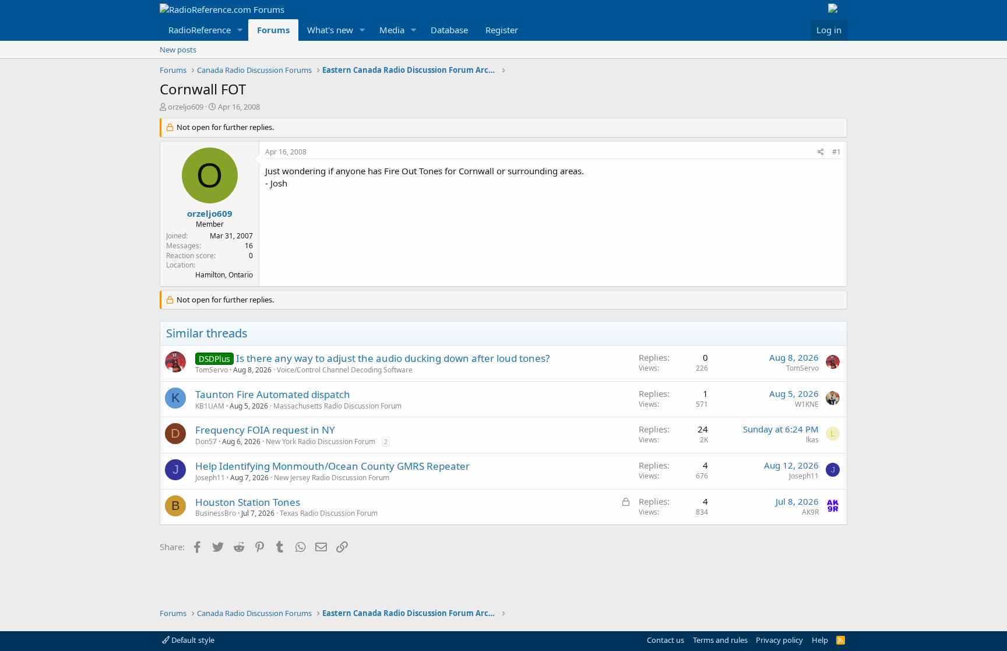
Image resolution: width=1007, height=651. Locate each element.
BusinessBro (215, 513)
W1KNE (807, 404)
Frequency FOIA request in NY (265, 430)
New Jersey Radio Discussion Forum (331, 478)
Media (391, 30)
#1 (836, 152)
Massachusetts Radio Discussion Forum (337, 406)
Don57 (206, 441)
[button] (240, 30)
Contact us (665, 640)
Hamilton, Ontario (224, 275)
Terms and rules (720, 640)
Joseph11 (210, 478)
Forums (273, 30)
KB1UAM (209, 406)
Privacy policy (779, 640)
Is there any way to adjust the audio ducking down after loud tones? (393, 358)
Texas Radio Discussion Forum (329, 513)
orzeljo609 (185, 106)
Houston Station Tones (247, 502)
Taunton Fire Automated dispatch (272, 394)
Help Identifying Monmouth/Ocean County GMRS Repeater (332, 466)
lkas (812, 440)
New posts (178, 49)
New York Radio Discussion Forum (320, 441)
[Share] (821, 152)
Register (501, 30)
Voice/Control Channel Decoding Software (345, 370)
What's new (330, 30)
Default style (192, 640)
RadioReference (199, 30)
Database (449, 30)
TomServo (211, 370)
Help (820, 640)
